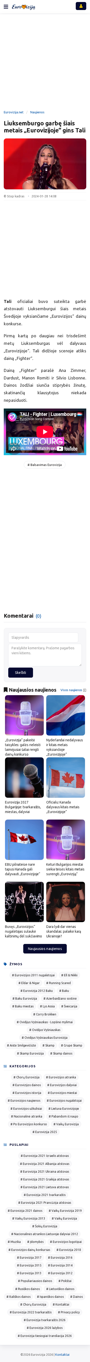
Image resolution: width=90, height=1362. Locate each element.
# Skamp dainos (61, 1053)
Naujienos (37, 112)
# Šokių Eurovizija (44, 1226)
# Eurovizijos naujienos (24, 1100)
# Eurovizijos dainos (26, 1085)
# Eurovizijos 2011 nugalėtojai (33, 975)
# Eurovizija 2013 (29, 1273)
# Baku (64, 990)
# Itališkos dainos (18, 1296)
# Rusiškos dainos (27, 1289)
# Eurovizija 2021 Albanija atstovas (44, 1163)
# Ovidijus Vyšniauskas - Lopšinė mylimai (45, 1022)
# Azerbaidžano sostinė (60, 998)
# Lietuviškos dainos (60, 1289)
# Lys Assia (47, 1006)
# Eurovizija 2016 (60, 1257)
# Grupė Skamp (71, 1045)
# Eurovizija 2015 (29, 1265)
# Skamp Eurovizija (30, 1053)
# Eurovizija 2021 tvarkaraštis (45, 1194)
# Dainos (76, 1296)
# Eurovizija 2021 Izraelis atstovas (45, 1155)
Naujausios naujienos (45, 949)
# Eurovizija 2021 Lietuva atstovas (44, 1187)
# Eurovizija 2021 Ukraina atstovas (44, 1171)
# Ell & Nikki (69, 975)
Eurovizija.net (14, 112)
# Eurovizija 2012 (60, 1273)
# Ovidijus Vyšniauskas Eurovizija (45, 1037)
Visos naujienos (71, 690)
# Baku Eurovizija (24, 998)
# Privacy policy (69, 1312)
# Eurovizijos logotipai (66, 1241)
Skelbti (20, 673)
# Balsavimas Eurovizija (45, 464)
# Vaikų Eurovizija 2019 (65, 1210)
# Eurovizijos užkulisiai (26, 1108)
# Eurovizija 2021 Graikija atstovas (44, 1179)
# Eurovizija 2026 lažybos (44, 1327)
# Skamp (48, 1045)
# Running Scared (58, 983)
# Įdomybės (35, 1241)
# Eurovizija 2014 (60, 1265)
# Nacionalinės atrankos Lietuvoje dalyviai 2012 (44, 1234)
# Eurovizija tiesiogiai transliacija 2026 (45, 1335)
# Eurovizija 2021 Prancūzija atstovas (44, 1202)
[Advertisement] (45, 63)
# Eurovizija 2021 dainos (25, 1210)
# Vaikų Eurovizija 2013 (28, 1218)
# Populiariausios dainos (35, 1281)
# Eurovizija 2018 (68, 1249)
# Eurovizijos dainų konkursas (29, 1249)
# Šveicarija (69, 1006)
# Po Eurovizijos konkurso (28, 1124)
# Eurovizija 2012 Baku (36, 990)
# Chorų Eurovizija (27, 1077)
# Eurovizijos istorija (26, 1092)
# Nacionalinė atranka (26, 1116)
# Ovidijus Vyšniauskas (44, 1029)
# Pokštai (65, 1281)
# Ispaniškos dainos (50, 1296)
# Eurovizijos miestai (62, 1092)
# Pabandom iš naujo (63, 1116)
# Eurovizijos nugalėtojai (64, 1100)
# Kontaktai (61, 1304)
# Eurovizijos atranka (61, 1077)
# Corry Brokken (44, 1014)
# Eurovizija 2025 (44, 1132)
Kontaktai (62, 1354)
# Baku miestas (23, 1006)
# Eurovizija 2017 (29, 1257)
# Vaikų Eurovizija (66, 1124)
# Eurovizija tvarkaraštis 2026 (45, 1320)
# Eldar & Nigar (29, 983)
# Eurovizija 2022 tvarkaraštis (31, 1312)
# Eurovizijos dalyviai (62, 1085)
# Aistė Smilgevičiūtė (21, 1045)
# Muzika (14, 1241)
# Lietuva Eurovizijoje (63, 1108)
